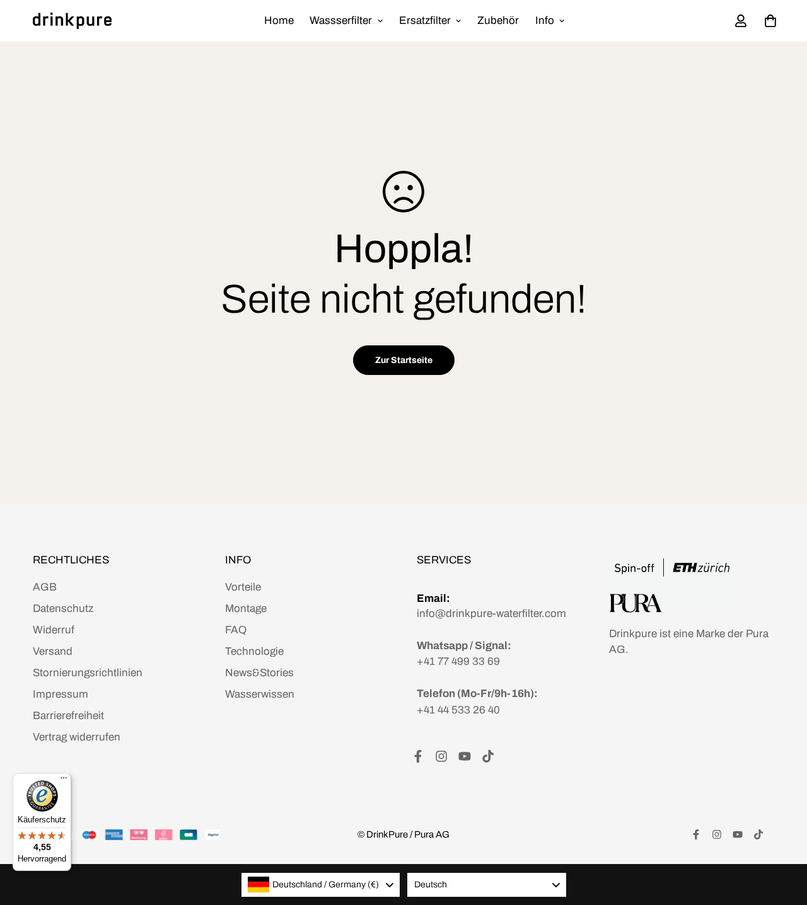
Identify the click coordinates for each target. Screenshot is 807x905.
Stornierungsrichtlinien (87, 673)
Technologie (254, 651)
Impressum (60, 694)
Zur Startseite (404, 360)
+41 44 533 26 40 (458, 710)
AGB (45, 587)
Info (544, 20)
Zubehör (498, 20)
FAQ (236, 630)
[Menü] (63, 780)
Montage (246, 608)
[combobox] (321, 884)
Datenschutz (63, 608)
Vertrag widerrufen (76, 737)
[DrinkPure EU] (72, 21)
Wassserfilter (341, 20)
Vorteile (243, 587)
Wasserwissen (259, 694)
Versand (53, 651)
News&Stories (259, 673)
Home (279, 20)
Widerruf (53, 630)
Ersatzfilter (425, 20)
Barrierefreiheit (68, 716)
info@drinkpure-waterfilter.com (491, 614)
